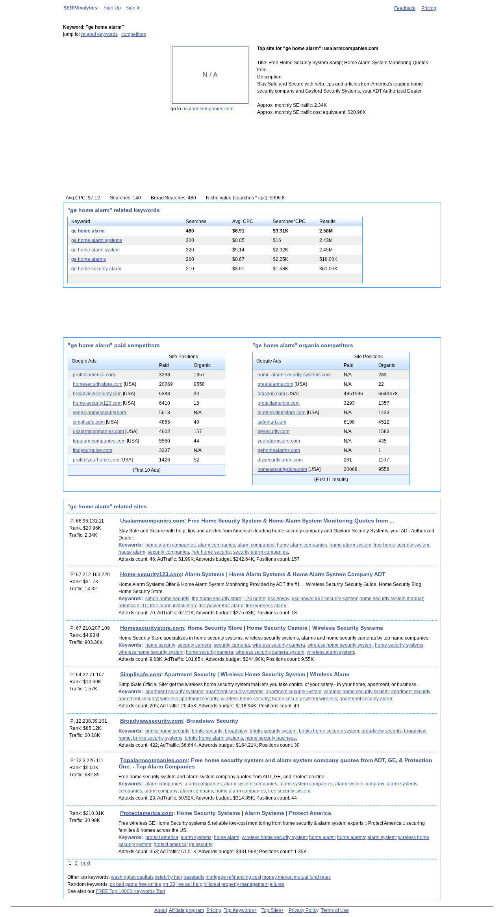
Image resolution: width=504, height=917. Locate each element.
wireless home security (245, 698)
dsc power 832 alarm (220, 605)
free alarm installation (173, 605)
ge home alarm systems (96, 240)
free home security (211, 552)
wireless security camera (278, 645)
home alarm (226, 837)
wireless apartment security (189, 698)
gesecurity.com (273, 431)
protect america (161, 837)
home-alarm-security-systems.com (294, 375)
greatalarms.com (275, 384)
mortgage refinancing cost (233, 877)
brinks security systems (157, 738)
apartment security (410, 691)
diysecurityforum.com (280, 460)
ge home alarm (88, 231)
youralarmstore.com (279, 441)
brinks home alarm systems (214, 738)
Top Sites (271, 910)
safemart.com (272, 422)
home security (160, 645)
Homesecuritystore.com (152, 628)
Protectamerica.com (146, 813)
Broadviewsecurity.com (151, 721)
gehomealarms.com (279, 450)
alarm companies (216, 545)
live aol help (189, 884)
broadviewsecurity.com (97, 393)
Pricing (428, 8)
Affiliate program (186, 910)
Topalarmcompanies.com (153, 760)
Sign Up (112, 8)
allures (277, 884)
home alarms (351, 837)
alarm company (161, 791)
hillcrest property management (236, 884)
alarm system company (359, 784)
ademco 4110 (133, 605)
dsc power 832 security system (324, 598)
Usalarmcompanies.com (152, 520)
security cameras (232, 645)
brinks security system (273, 731)
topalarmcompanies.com (99, 441)
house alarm (132, 552)
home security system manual (391, 598)
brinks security (207, 731)
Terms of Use (335, 910)
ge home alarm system (95, 250)
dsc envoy (278, 598)
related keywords (99, 34)
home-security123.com (97, 403)
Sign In (133, 8)
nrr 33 (169, 884)
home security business (270, 738)
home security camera (209, 652)
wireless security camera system (269, 652)
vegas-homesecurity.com (99, 412)
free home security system (401, 545)
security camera (194, 645)
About (160, 910)
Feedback (404, 8)
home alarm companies (170, 545)
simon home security (167, 598)
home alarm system (350, 545)
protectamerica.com (94, 375)
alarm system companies (250, 784)
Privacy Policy (304, 910)
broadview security (381, 731)
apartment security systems (174, 691)
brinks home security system (329, 731)
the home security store (216, 598)
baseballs (193, 877)
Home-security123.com (151, 574)
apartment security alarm (365, 698)
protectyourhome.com (96, 460)
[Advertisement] (112, 94)
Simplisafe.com (140, 674)
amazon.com (271, 393)
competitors (133, 34)
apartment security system (293, 691)
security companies (168, 552)
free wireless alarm (266, 605)
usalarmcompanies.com (207, 109)
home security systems (399, 645)
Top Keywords (239, 910)
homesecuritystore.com (97, 384)
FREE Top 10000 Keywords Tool (130, 891)
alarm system (381, 837)
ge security (200, 844)
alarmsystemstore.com (282, 412)
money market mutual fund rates (296, 877)
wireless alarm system (330, 652)
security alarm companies (260, 552)
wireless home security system (340, 645)
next (85, 863)
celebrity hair (168, 877)
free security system (289, 791)
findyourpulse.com (92, 450)
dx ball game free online (135, 884)
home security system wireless (304, 698)
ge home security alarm (96, 269)
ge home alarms (88, 259)
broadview (236, 731)
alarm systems (196, 837)
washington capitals (132, 877)
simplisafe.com (89, 422)
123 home (254, 598)
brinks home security (167, 731)
